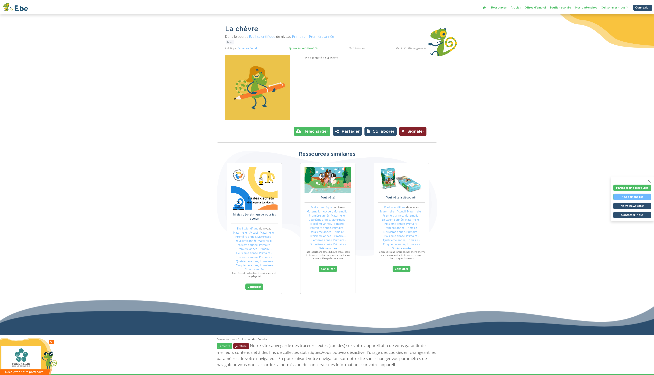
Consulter (254, 287)
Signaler (415, 131)
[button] (380, 131)
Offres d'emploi (535, 7)
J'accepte (224, 346)
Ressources (499, 7)
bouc (230, 42)
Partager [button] (350, 131)
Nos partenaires (586, 7)
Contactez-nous (632, 214)
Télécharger (315, 131)
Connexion (642, 7)
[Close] (649, 181)
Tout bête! (328, 197)
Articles (515, 7)
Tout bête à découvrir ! (401, 197)
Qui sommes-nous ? (614, 7)
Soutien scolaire (561, 7)
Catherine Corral (247, 48)
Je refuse (241, 346)
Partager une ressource (632, 187)
